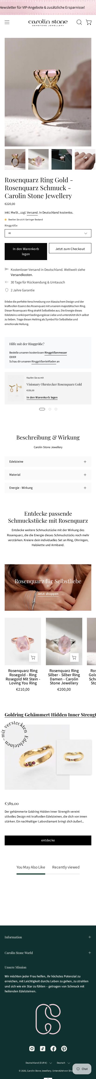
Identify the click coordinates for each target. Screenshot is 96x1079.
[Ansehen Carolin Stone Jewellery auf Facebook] (53, 1048)
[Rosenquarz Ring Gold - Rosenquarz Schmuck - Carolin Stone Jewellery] (15, 159)
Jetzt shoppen (48, 594)
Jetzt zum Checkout (70, 248)
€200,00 (64, 689)
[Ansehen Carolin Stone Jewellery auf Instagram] (31, 1048)
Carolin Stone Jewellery (39, 1070)
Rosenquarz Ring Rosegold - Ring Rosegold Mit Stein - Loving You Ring (23, 677)
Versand (32, 212)
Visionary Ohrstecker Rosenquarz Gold (54, 384)
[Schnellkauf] (33, 657)
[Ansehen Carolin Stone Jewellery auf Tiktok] (42, 1048)
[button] (78, 22)
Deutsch (61, 1063)
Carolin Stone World (19, 952)
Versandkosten (21, 274)
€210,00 (23, 689)
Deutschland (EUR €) (36, 1063)
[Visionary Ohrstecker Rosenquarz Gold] (16, 388)
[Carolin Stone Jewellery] (32, 22)
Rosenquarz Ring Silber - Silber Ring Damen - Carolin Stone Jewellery (64, 677)
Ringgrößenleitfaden (43, 361)
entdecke (48, 840)
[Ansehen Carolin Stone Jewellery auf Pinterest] (64, 1048)
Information (13, 937)
